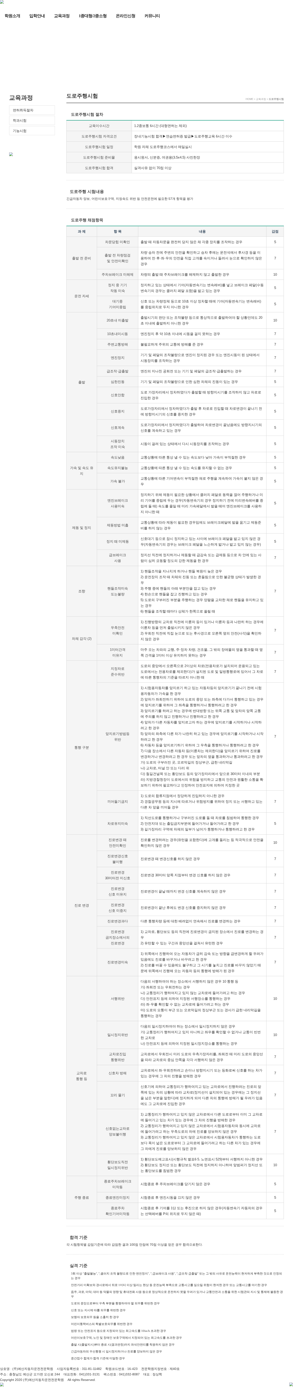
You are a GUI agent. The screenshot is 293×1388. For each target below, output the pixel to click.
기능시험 (20, 131)
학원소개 (12, 16)
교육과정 (62, 16)
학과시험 (20, 120)
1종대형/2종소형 (93, 16)
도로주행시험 (23, 141)
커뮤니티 (152, 16)
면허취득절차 (23, 110)
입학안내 (37, 16)
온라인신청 (125, 16)
